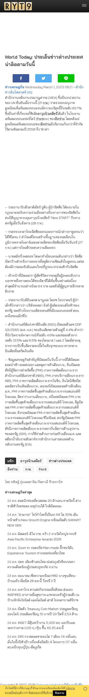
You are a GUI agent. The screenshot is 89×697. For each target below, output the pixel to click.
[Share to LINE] (66, 78)
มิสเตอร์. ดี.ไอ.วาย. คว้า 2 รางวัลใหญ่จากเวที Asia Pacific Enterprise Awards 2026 (41, 536)
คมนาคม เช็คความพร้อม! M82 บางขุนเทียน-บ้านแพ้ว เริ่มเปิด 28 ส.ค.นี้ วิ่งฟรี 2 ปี (41, 578)
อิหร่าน (60, 119)
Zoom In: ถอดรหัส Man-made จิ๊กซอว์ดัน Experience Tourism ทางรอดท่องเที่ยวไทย (40, 550)
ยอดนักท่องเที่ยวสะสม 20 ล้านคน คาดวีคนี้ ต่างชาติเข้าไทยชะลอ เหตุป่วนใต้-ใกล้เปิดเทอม (44, 503)
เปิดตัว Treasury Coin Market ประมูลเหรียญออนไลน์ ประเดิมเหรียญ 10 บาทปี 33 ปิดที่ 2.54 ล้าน (42, 611)
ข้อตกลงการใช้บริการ (40, 692)
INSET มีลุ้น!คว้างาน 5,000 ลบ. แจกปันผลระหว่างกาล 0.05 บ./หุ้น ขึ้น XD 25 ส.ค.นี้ (41, 625)
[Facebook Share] (21, 78)
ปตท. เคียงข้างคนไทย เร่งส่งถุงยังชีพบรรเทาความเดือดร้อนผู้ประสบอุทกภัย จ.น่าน (41, 564)
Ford (40, 119)
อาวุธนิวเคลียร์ (47, 113)
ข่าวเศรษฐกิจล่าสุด (18, 492)
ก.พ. (45, 103)
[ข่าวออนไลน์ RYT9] (17, 6)
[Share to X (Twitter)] (43, 78)
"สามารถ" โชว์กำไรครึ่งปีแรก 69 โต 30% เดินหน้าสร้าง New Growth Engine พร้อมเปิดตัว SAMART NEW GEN (44, 519)
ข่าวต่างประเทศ (60, 461)
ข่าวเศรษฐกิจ (14, 87)
